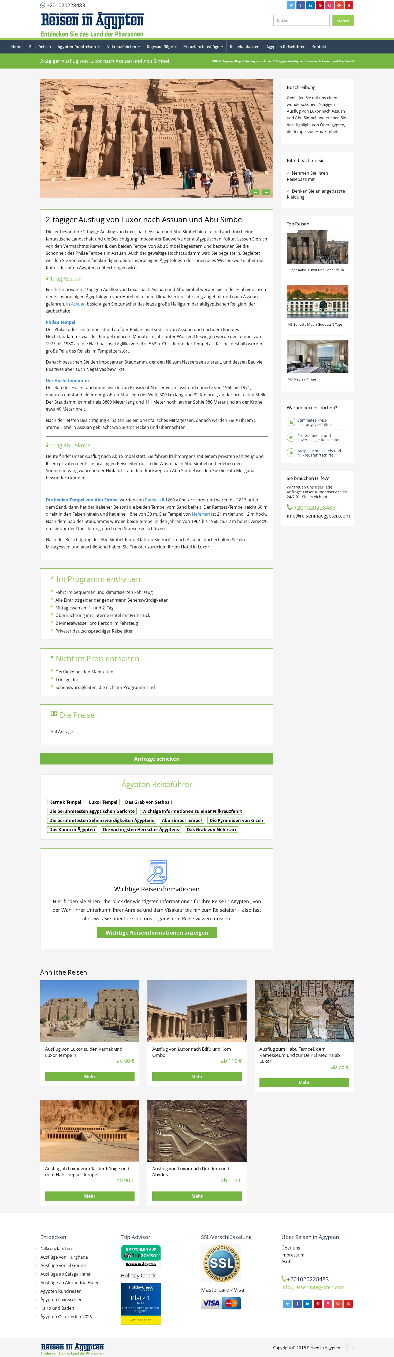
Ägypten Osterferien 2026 (66, 1317)
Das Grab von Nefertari (211, 829)
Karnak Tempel (65, 802)
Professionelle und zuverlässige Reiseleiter (319, 437)
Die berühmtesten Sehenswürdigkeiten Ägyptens (101, 820)
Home (17, 46)
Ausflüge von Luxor (259, 61)
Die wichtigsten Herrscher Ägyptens (141, 829)
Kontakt (318, 46)
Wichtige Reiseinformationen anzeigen (157, 932)
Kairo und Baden (57, 1308)
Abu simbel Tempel (182, 820)
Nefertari (201, 514)
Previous (255, 192)
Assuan (78, 304)
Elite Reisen (40, 46)
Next (266, 192)
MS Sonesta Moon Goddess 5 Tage (315, 324)
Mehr (89, 1076)
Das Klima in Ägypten (72, 829)
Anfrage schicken (157, 758)
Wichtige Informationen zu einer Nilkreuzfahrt (192, 811)
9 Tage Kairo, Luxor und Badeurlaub (316, 269)
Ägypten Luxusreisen (61, 1299)
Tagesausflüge (160, 46)
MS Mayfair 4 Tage (302, 379)
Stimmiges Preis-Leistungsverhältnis (315, 422)
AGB (285, 1261)
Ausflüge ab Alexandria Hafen (70, 1283)
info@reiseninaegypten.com (318, 515)
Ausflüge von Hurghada (64, 1257)
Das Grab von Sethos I (148, 802)
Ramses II (154, 500)
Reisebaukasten (245, 46)
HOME (216, 61)
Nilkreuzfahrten (121, 46)
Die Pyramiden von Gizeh (236, 820)
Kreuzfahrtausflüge (202, 46)
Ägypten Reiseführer (285, 46)
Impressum (292, 1255)
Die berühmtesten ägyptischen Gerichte (92, 811)
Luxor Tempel (103, 802)
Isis (82, 329)
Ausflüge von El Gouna (63, 1265)
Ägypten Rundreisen (77, 46)
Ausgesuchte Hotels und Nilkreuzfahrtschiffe (319, 453)
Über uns (290, 1248)
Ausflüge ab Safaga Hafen (66, 1274)
